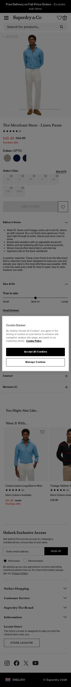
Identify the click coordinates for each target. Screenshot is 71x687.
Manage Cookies (35, 362)
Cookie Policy (33, 341)
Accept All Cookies (35, 352)
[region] (35, 344)
